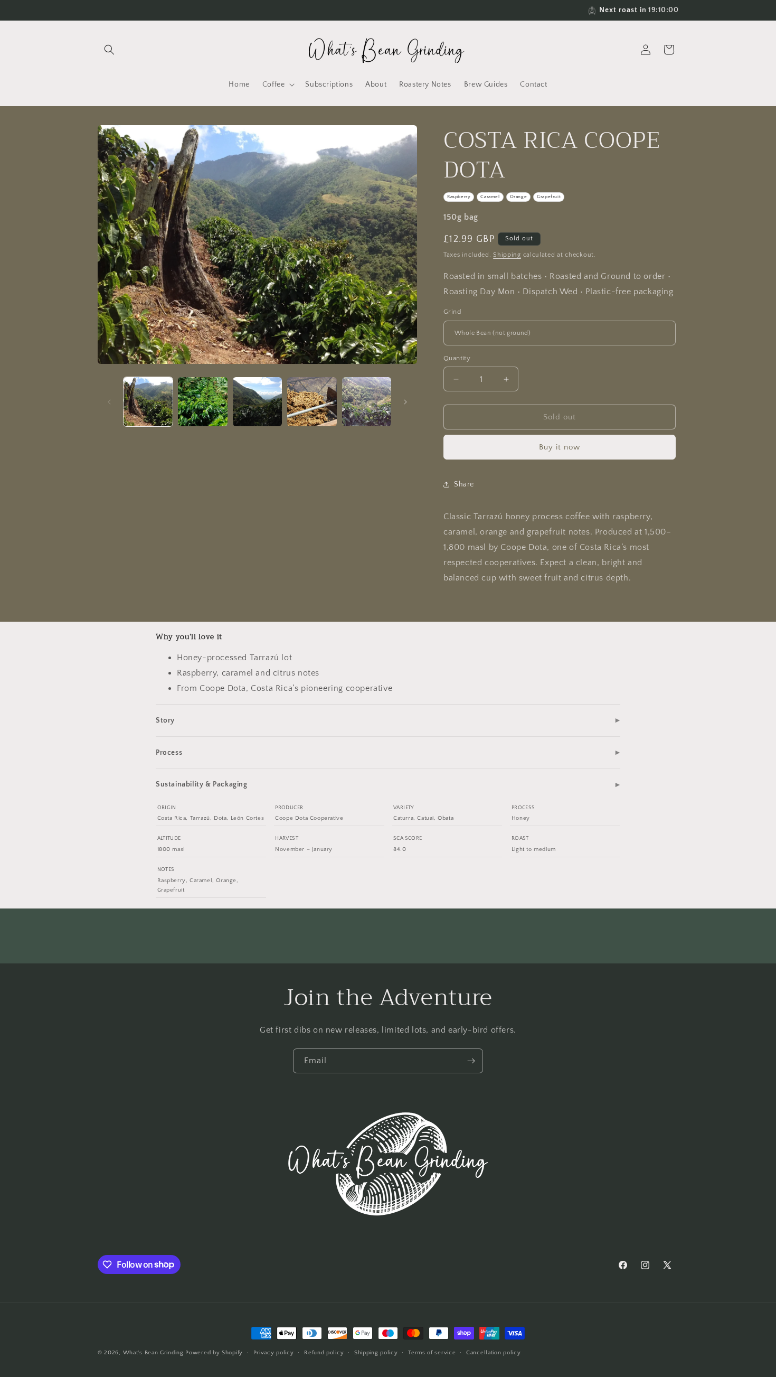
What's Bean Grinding (153, 1353)
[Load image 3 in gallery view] (257, 401)
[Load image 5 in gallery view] (366, 401)
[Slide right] (405, 402)
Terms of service (432, 1352)
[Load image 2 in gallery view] (202, 401)
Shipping (507, 254)
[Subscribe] (470, 1060)
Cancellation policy (493, 1352)
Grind (452, 311)
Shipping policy (376, 1352)
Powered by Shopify (214, 1353)
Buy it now (559, 447)
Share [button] (464, 484)
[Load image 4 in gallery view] (311, 401)
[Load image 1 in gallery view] (148, 401)
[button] (109, 49)
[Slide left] (109, 402)
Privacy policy (273, 1352)
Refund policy (324, 1352)
